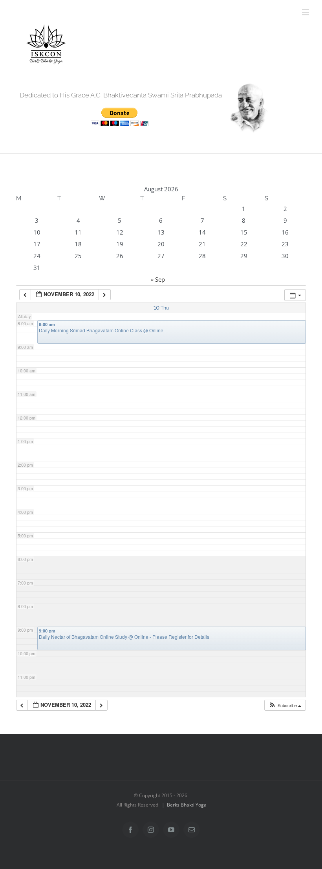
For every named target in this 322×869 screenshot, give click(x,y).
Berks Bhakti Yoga (187, 804)
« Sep (158, 279)
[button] (285, 705)
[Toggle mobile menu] (306, 12)
